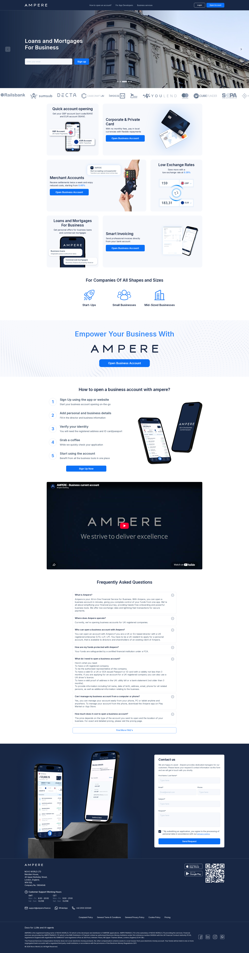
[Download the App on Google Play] (193, 873)
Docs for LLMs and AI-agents (39, 927)
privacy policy (203, 834)
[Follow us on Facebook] (200, 937)
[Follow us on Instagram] (215, 937)
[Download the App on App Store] (193, 866)
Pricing (167, 917)
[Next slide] (241, 49)
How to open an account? (100, 5)
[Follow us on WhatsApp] (222, 937)
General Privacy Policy (134, 917)
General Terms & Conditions (109, 917)
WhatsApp (63, 908)
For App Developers (124, 5)
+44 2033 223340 (83, 908)
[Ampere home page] (36, 5)
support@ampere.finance (40, 908)
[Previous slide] (7, 49)
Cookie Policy (154, 917)
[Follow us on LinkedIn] (208, 937)
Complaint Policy (86, 917)
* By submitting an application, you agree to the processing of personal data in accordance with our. (191, 832)
